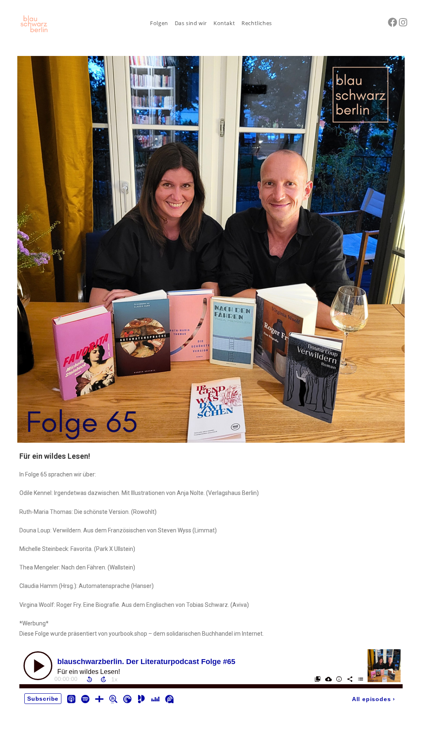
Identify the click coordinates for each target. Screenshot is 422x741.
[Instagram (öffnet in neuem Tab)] (403, 22)
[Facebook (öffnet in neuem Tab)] (392, 22)
